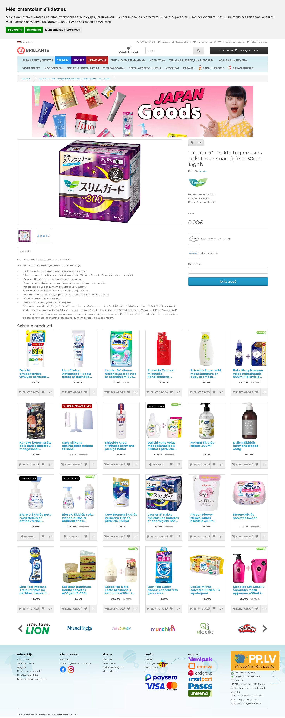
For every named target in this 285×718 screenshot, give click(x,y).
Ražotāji (107, 659)
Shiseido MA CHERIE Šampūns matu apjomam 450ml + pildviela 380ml (248, 591)
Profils (148, 659)
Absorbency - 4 (209, 253)
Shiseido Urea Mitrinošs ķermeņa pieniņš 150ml (119, 446)
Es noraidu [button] (34, 29)
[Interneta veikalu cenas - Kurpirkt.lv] (249, 678)
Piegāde (21, 667)
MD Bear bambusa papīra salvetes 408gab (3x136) (76, 590)
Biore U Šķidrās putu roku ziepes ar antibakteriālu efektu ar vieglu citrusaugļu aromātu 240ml (35, 522)
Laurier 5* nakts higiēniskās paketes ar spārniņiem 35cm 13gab (163, 519)
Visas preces (109, 663)
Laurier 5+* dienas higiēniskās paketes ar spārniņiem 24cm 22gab (120, 375)
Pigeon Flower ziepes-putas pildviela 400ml (202, 518)
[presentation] (20, 629)
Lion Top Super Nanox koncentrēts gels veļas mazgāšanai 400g (163, 591)
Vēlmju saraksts (154, 667)
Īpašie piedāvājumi (113, 667)
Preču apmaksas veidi (29, 671)
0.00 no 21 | (239, 50)
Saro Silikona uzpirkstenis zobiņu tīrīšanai (77, 446)
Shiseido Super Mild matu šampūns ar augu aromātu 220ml (205, 375)
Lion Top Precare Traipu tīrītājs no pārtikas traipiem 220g (33, 591)
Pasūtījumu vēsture (156, 663)
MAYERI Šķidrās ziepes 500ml (202, 444)
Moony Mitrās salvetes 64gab (245, 516)
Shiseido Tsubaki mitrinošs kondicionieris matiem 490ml (161, 375)
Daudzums (194, 264)
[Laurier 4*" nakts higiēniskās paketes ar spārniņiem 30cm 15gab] (99, 181)
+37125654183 (147, 41)
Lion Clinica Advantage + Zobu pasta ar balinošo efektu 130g (76, 375)
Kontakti (65, 659)
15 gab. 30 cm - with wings (215, 238)
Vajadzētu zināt (26, 663)
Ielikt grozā (228, 281)
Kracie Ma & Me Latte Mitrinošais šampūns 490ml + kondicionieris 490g (120, 591)
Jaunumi (150, 671)
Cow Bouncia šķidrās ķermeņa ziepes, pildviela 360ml (121, 518)
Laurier (203, 171)
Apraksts (25, 251)
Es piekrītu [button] (15, 29)
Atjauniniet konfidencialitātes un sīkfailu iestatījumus (46, 714)
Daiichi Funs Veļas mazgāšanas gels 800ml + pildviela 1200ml (161, 447)
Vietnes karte (110, 671)
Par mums (23, 659)
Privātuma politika (28, 675)
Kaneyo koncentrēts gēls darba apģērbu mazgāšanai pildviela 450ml (35, 447)
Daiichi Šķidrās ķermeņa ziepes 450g (245, 446)
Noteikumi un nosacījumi (31, 678)
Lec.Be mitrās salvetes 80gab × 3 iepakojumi (205, 590)
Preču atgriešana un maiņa (75, 663)
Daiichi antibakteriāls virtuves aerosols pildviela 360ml (33, 375)
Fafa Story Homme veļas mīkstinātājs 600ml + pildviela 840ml (248, 375)
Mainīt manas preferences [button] (62, 29)
